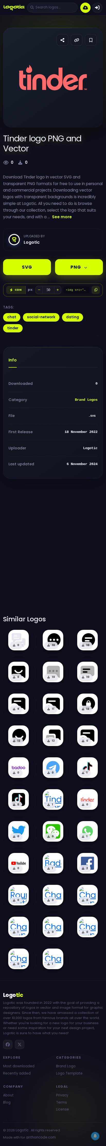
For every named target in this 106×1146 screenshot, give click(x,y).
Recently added (17, 1073)
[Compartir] (62, 40)
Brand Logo (66, 1066)
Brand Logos (86, 400)
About (8, 1095)
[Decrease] (39, 290)
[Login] (97, 8)
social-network (41, 317)
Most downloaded (18, 1066)
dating (72, 317)
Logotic (22, 1130)
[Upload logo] (85, 8)
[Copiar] (96, 290)
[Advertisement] (53, 550)
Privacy (62, 1095)
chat (11, 317)
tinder (13, 328)
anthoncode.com (41, 1137)
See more (62, 217)
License (62, 1109)
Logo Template (69, 1073)
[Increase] (57, 290)
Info (12, 360)
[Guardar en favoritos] (90, 40)
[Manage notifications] (95, 1136)
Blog (7, 1102)
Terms (61, 1102)
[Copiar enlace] (76, 40)
